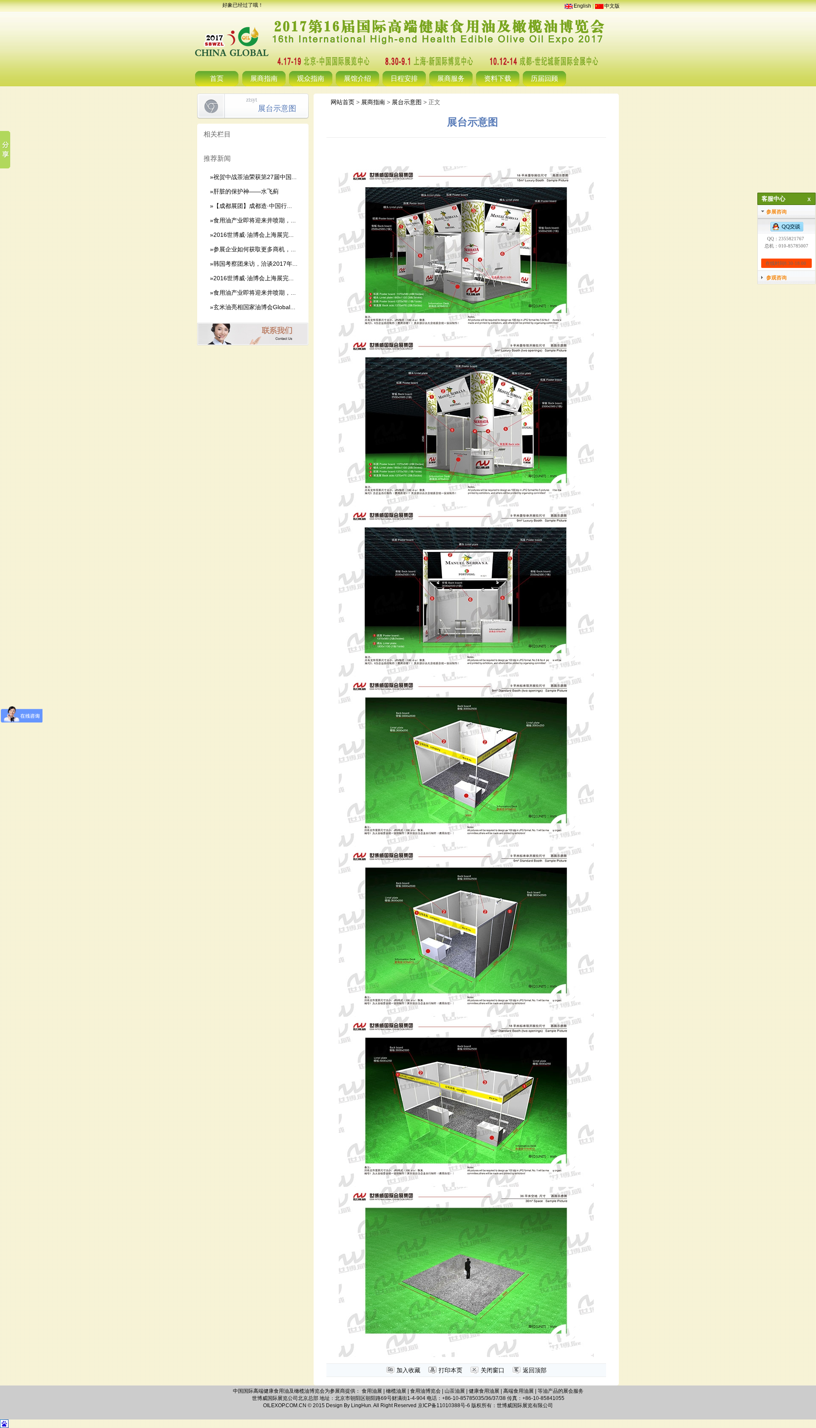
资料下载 (497, 78)
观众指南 (310, 78)
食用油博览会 (425, 1391)
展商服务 (451, 78)
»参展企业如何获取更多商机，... (253, 249)
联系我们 (252, 334)
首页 (217, 78)
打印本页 (450, 1370)
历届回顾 (544, 78)
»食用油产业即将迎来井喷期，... (253, 220)
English (582, 6)
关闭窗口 (492, 1370)
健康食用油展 (484, 1391)
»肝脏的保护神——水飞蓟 (244, 191)
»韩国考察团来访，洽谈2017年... (254, 263)
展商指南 (264, 78)
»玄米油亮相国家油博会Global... (252, 307)
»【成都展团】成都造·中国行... (251, 205)
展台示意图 (407, 102)
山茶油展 (455, 1391)
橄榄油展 (396, 1391)
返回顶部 (535, 1370)
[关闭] (808, 199)
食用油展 (372, 1391)
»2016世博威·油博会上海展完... (252, 234)
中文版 (612, 6)
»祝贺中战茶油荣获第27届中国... (253, 177)
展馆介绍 (357, 78)
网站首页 (342, 102)
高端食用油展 (518, 1391)
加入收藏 (408, 1370)
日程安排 (404, 78)
